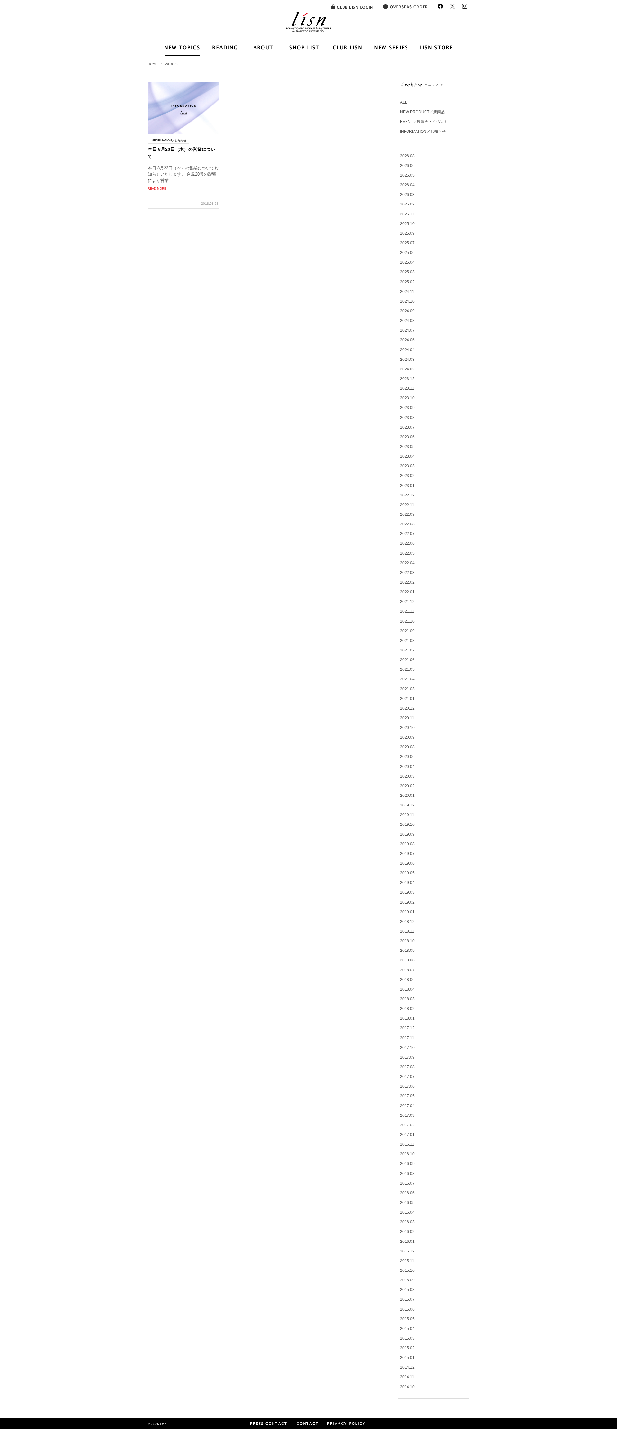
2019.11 (407, 815)
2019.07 (407, 853)
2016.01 (407, 1241)
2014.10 (407, 1387)
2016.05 (407, 1202)
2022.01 (407, 592)
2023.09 (407, 407)
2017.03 (407, 1115)
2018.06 (407, 980)
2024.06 (407, 340)
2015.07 (407, 1299)
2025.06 (407, 252)
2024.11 (407, 291)
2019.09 (407, 834)
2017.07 (407, 1076)
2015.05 (407, 1319)
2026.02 (407, 204)
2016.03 (407, 1222)
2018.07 (407, 970)
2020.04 (407, 766)
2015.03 (407, 1338)
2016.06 (407, 1193)
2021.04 (407, 679)
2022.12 (407, 495)
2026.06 (407, 165)
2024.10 (407, 301)
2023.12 (407, 379)
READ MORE (157, 188)
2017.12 (407, 1028)
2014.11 (407, 1377)
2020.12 (407, 708)
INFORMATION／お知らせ (423, 131)
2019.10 (407, 824)
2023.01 (407, 485)
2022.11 (407, 505)
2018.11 (407, 931)
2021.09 (407, 631)
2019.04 (407, 882)
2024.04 (407, 350)
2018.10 (407, 941)
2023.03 (407, 466)
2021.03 (407, 689)
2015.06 (407, 1309)
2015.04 (407, 1328)
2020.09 (407, 737)
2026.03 (407, 194)
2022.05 (407, 553)
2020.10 (407, 727)
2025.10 (407, 224)
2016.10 (407, 1154)
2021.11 (407, 611)
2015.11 (407, 1261)
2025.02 (407, 282)
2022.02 (407, 582)
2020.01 (407, 795)
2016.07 (407, 1183)
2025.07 (407, 243)
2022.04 (407, 563)
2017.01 (407, 1135)
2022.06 (407, 543)
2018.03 (407, 999)
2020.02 (407, 786)
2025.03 (407, 272)
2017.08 (407, 1067)
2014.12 (407, 1367)
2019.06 (407, 863)
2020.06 (407, 756)
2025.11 (407, 214)
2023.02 (407, 475)
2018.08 (407, 960)
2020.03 (407, 776)
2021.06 (407, 660)
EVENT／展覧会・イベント (424, 121)
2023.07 (407, 427)
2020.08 (407, 747)
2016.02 (407, 1231)
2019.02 (407, 902)
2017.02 (407, 1125)
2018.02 (407, 1008)
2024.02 (407, 369)
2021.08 (407, 640)
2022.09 (407, 514)
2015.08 (407, 1290)
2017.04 (407, 1106)
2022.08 (407, 524)
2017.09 (407, 1057)
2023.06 (407, 437)
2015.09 (407, 1280)
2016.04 (407, 1212)
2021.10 (407, 621)
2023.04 (407, 456)
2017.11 (407, 1038)
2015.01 (407, 1357)
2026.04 (407, 185)
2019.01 (407, 912)
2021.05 (407, 669)
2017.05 (407, 1096)
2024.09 (407, 311)
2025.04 (407, 262)
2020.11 (407, 718)
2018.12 (407, 921)
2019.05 (407, 873)
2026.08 (407, 156)
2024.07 (407, 330)
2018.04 (407, 989)
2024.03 (407, 359)
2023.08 (407, 417)
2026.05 (407, 175)
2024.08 (407, 320)
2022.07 (407, 534)
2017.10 (407, 1047)
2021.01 (407, 698)
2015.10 (407, 1270)
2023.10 (407, 398)
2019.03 (407, 892)
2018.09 (407, 950)
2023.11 (407, 388)
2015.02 (407, 1348)
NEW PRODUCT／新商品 (422, 112)
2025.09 (407, 233)
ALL (403, 102)
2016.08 (407, 1173)
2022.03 (407, 572)
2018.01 (407, 1018)
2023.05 (407, 446)
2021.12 (407, 601)
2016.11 (407, 1144)
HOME (152, 64)
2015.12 (407, 1251)
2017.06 (407, 1086)
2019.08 (407, 844)
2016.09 (407, 1163)
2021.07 (407, 650)
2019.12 (407, 805)
